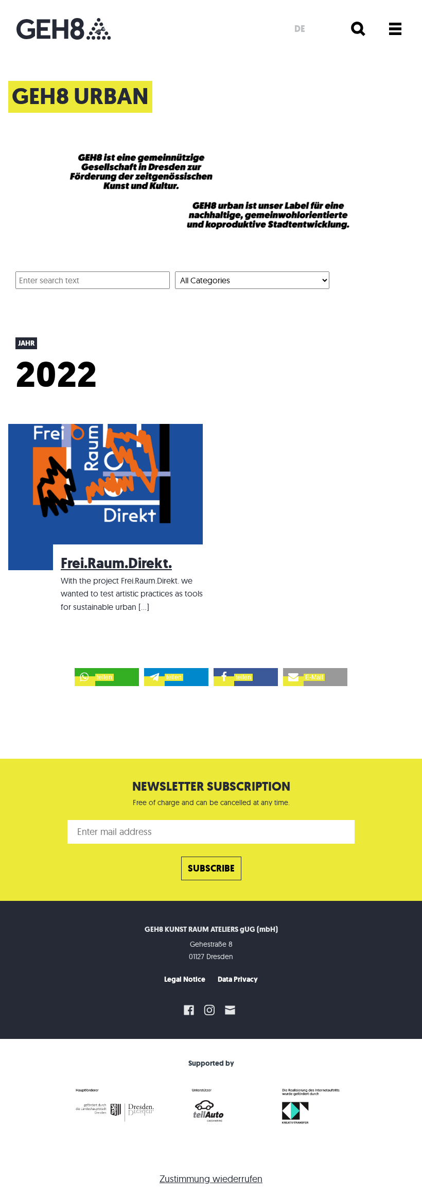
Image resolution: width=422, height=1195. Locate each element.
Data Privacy (238, 979)
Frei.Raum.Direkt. (116, 563)
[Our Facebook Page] (189, 1010)
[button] (107, 677)
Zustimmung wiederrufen (211, 1179)
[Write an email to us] (231, 1010)
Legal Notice (184, 979)
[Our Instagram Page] (209, 1010)
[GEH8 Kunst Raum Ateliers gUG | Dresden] (63, 29)
